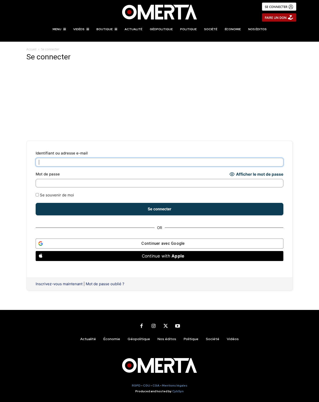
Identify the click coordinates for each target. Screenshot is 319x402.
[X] (165, 326)
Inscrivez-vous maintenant (59, 283)
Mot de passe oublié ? (105, 283)
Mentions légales (174, 386)
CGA (156, 386)
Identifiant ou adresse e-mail (62, 153)
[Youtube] (177, 326)
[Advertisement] (159, 101)
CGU (146, 386)
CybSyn (178, 391)
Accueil (31, 49)
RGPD (136, 386)
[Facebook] (141, 326)
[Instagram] (153, 326)
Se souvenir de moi (56, 195)
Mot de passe (48, 174)
